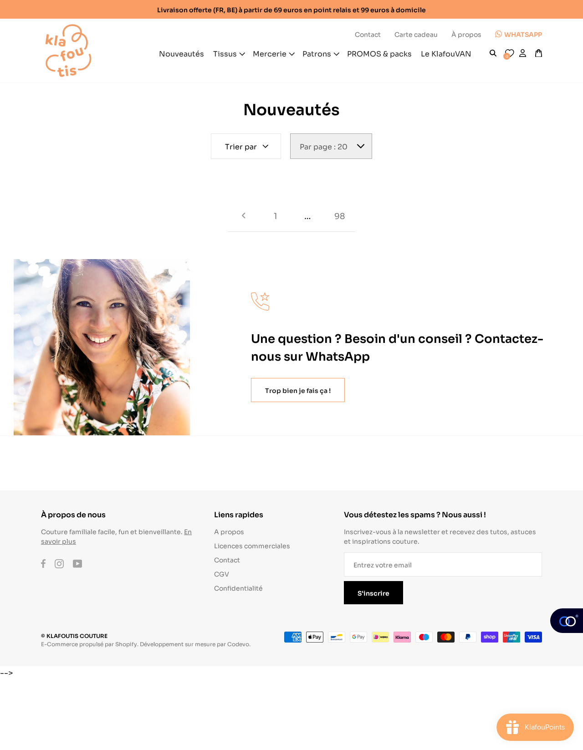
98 (339, 215)
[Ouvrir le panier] (538, 53)
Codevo (238, 644)
